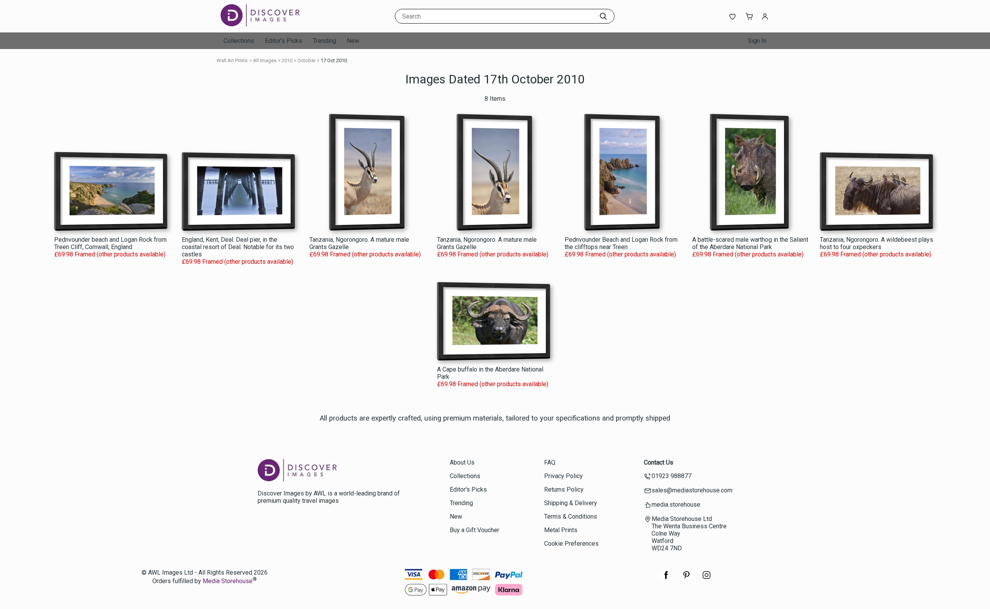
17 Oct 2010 (334, 60)
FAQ (549, 462)
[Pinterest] (686, 579)
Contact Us (658, 462)
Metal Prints (560, 530)
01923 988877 (671, 476)
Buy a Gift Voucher (474, 530)
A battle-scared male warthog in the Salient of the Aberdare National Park (750, 243)
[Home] (268, 25)
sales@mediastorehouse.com (692, 490)
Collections (239, 40)
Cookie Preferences (571, 543)
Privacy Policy (563, 476)
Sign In (757, 40)
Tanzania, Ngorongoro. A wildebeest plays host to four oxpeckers (876, 243)
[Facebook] (666, 579)
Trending (324, 40)
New (353, 40)
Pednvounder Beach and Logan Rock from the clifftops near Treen (621, 243)
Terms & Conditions (570, 516)
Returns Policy (564, 489)
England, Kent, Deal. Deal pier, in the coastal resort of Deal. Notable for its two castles (238, 247)
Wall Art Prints (232, 60)
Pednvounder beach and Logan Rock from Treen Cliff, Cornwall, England (110, 243)
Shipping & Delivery (570, 503)
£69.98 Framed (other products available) (110, 254)
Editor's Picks (283, 40)
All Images (265, 60)
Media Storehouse (228, 581)
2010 (287, 60)
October (306, 60)
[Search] (603, 16)
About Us (462, 462)
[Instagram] (706, 579)
